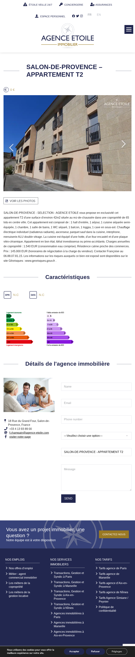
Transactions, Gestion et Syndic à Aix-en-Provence (69, 595)
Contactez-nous (113, 534)
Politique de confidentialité (107, 609)
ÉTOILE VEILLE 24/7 (40, 4)
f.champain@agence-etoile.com (29, 432)
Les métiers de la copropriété (19, 585)
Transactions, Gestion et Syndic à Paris (69, 575)
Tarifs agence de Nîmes (113, 592)
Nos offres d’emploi (21, 568)
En (99, 14)
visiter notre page (20, 436)
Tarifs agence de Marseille (109, 575)
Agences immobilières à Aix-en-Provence (69, 633)
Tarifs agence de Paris (113, 568)
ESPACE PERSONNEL (52, 16)
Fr (90, 14)
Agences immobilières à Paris (69, 615)
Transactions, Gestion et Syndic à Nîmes (69, 606)
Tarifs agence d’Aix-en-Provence (113, 585)
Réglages (117, 651)
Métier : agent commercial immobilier (23, 575)
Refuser (95, 651)
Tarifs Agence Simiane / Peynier (113, 599)
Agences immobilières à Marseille (69, 624)
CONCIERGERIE (73, 4)
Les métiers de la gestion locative (19, 594)
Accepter (74, 651)
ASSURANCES (103, 4)
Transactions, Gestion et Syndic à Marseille (69, 584)
